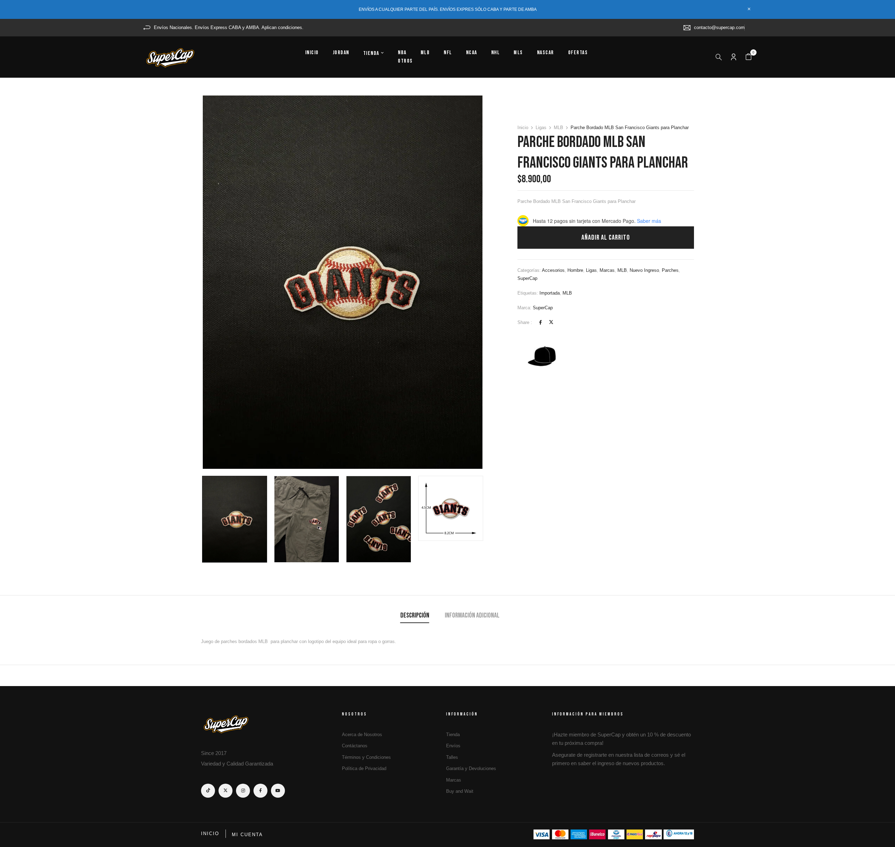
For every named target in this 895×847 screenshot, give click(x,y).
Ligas (541, 127)
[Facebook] (540, 322)
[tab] (414, 616)
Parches (670, 270)
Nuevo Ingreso (644, 270)
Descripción (414, 615)
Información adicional (472, 615)
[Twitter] (551, 322)
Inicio (522, 127)
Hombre (575, 270)
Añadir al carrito (605, 237)
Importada (549, 293)
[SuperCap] (543, 357)
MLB (558, 127)
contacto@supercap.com (719, 27)
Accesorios (553, 270)
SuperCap (527, 278)
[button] (748, 57)
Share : (524, 322)
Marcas (607, 270)
